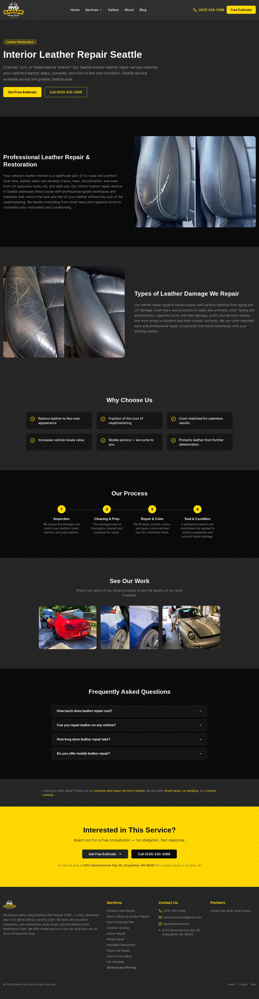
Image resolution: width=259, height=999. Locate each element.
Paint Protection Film (120, 922)
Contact (242, 984)
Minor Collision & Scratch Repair (128, 916)
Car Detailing (115, 962)
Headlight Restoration (121, 944)
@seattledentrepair (176, 923)
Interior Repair (116, 933)
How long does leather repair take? (83, 739)
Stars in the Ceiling (119, 956)
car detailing (190, 790)
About (129, 10)
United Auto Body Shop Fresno (230, 910)
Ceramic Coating (118, 927)
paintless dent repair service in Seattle (119, 790)
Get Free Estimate (22, 92)
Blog (143, 10)
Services (91, 10)
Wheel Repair (115, 939)
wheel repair (172, 790)
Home (75, 10)
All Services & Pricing (121, 967)
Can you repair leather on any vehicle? (86, 725)
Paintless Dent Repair (121, 910)
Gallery (113, 10)
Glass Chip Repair (118, 950)
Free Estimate (241, 10)
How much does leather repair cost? (84, 711)
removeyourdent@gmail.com (182, 917)
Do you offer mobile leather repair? (83, 753)
